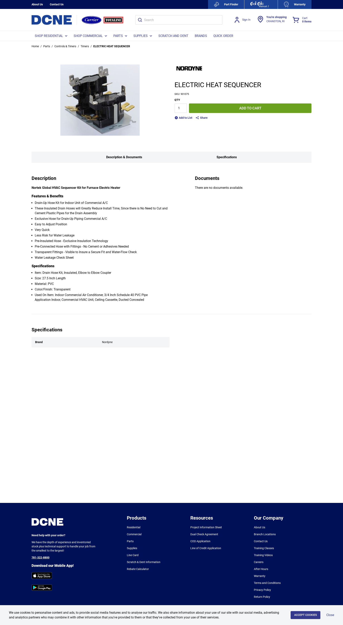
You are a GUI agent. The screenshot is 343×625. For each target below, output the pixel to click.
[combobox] (179, 20)
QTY (177, 99)
